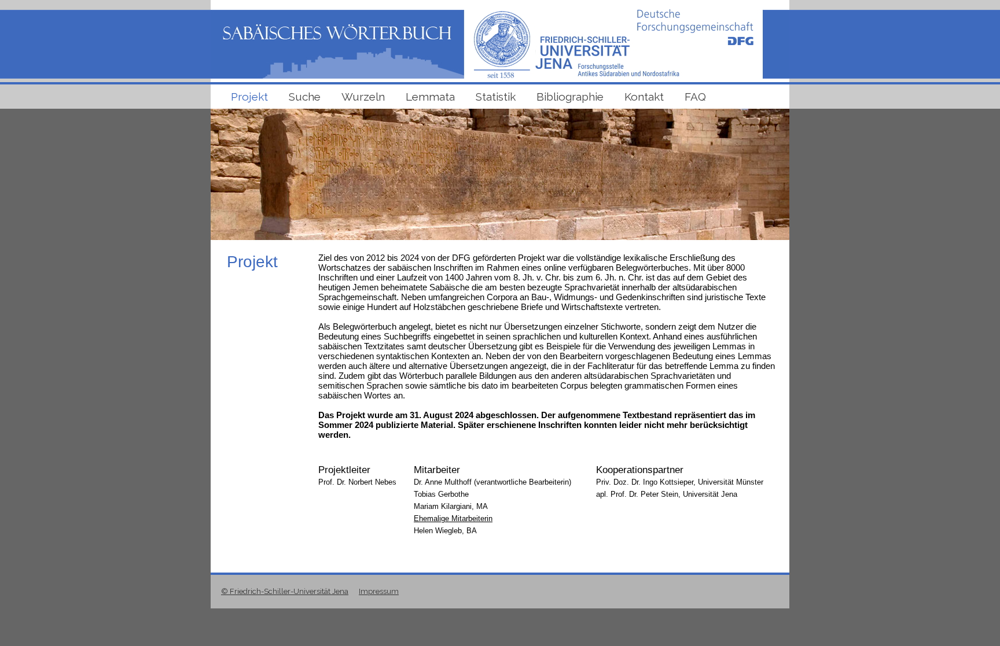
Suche (305, 96)
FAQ (695, 96)
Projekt (249, 96)
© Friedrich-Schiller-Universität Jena (284, 591)
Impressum (379, 591)
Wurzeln (363, 96)
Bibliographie (570, 96)
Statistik (496, 96)
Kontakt (644, 96)
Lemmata (430, 96)
